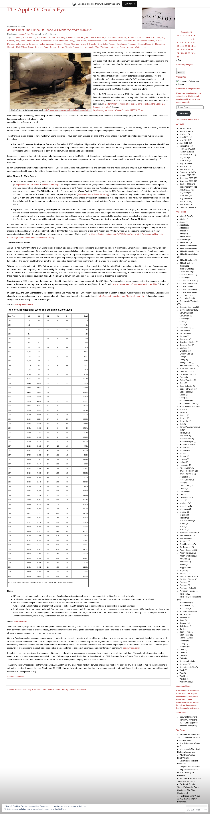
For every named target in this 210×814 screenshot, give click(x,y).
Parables (183, 559)
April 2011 (184, 143)
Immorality (184, 465)
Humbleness (185, 450)
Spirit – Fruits (185, 632)
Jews (182, 483)
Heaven (183, 418)
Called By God (186, 272)
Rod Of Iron (21, 47)
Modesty (183, 518)
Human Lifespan (186, 442)
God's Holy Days (186, 389)
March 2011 (184, 146)
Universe (183, 664)
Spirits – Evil (185, 638)
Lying (182, 500)
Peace (111, 44)
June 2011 (184, 137)
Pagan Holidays (186, 553)
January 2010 (185, 175)
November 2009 (186, 181)
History (182, 430)
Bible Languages (187, 245)
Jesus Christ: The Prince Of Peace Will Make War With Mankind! (49, 30)
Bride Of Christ (186, 269)
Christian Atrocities (187, 280)
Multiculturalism (186, 521)
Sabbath (183, 614)
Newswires (184, 538)
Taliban (53, 47)
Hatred (182, 412)
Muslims (183, 530)
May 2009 (184, 199)
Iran (17, 41)
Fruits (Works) (185, 371)
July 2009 (184, 193)
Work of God (185, 682)
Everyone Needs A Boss (190, 767)
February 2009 (186, 207)
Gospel (183, 395)
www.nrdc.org (20, 621)
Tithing (182, 644)
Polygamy (184, 568)
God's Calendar (186, 386)
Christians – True (187, 292)
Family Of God (185, 363)
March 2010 (185, 169)
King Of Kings (33, 41)
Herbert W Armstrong (188, 427)
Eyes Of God (185, 354)
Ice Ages (183, 459)
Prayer (182, 570)
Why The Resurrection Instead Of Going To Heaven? (187, 772)
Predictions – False (188, 576)
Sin (181, 629)
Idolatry (183, 462)
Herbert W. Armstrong (188, 720)
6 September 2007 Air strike (26, 185)
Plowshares (121, 44)
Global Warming (186, 380)
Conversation (185, 313)
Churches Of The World (189, 301)
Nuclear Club (129, 41)
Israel (22, 41)
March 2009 (185, 204)
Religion (183, 594)
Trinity (182, 652)
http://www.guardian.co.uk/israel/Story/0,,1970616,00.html (119, 110)
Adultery (183, 219)
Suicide (183, 641)
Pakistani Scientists (98, 44)
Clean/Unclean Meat (188, 307)
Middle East (46, 41)
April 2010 (184, 166)
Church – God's (186, 295)
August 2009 (185, 190)
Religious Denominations (190, 597)
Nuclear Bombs (116, 41)
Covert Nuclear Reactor (115, 37)
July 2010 (184, 158)
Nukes (67, 44)
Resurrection (185, 606)
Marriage (183, 503)
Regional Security (146, 44)
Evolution (183, 351)
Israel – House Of (187, 471)
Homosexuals (185, 439)
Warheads (105, 47)
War (32, 34)
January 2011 (185, 152)
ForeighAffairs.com (130, 648)
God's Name (185, 392)
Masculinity (184, 506)
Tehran (61, 47)
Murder (183, 524)
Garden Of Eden (186, 374)
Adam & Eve (185, 216)
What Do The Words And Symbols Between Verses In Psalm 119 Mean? (188, 737)
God (181, 383)
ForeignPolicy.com (24, 304)
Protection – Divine (187, 591)
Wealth (182, 676)
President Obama (187, 579)
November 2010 (186, 155)
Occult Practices (186, 544)
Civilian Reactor (97, 37)
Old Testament (186, 547)
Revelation (160, 44)
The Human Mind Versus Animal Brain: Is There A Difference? (188, 799)
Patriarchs (184, 562)
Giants (182, 377)
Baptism (183, 231)
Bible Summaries (187, 248)
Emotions (183, 348)
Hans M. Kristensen (120, 284)
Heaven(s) (184, 421)
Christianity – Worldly (188, 289)
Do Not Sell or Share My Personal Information (67, 690)
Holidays (183, 433)
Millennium (184, 509)
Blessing (183, 266)
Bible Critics (185, 242)
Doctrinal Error (186, 345)
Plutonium (132, 44)
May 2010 (184, 163)
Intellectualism (186, 468)
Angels (182, 222)
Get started (130, 4)
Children (183, 278)
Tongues (183, 647)
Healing (183, 415)
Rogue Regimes (35, 47)
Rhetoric (11, 47)
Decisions (184, 333)
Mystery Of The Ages (188, 532)
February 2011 (186, 149)
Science (183, 623)
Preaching (184, 573)
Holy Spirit (184, 436)
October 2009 (185, 184)
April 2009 (184, 201)
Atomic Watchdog (57, 37)
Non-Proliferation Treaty (63, 41)
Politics (183, 565)
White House (140, 47)
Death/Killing (185, 330)
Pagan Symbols (186, 556)
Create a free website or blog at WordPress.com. (27, 690)
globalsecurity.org (50, 185)
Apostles (183, 225)
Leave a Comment (15, 677)
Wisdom (183, 679)
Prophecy (184, 582)
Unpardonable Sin (187, 667)
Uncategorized (186, 661)
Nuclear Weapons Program (51, 44)
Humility (183, 453)
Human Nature (186, 444)
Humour (183, 456)
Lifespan (183, 491)
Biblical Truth (185, 263)
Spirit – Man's (185, 635)
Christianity (184, 286)
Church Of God (186, 298)
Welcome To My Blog (188, 726)
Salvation (183, 617)
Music (182, 527)
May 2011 (184, 140)
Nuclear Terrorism (29, 44)
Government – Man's (188, 406)
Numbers (183, 541)
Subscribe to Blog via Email (188, 89)
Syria (46, 47)
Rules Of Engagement (189, 723)
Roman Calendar (187, 611)
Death (182, 325)
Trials (182, 649)
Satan (182, 620)
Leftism (183, 489)
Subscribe (183, 113)
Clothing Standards (188, 310)
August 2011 (185, 131)
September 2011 (186, 128)
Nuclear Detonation (145, 41)
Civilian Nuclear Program (77, 37)
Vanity (182, 670)
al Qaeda (17, 37)
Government (185, 401)
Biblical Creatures (187, 260)
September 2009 (187, 187)
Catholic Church (186, 275)
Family (182, 360)
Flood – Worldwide (187, 368)
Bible (182, 234)
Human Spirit (185, 447)
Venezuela (89, 47)
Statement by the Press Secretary (93, 194)
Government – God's (188, 404)
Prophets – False (187, 588)
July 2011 (184, 134)
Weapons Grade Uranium (122, 47)
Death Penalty (185, 327)
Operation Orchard (79, 44)
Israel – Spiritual (186, 474)
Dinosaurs (184, 339)
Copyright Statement (188, 717)
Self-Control (185, 626)
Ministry (183, 512)
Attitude (183, 228)
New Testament (186, 535)
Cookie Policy (60, 809)
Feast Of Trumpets (136, 37)
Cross (182, 322)
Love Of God (185, 497)
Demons (183, 336)
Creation (183, 319)
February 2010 (186, 172)
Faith (182, 357)
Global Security (153, 37)
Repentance (185, 603)
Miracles (183, 515)
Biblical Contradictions (189, 254)
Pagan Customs (186, 550)
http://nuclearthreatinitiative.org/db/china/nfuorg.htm (121, 296)
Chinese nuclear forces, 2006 (144, 284)
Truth (182, 655)
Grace (182, 409)
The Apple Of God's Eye (36, 9)
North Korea (81, 41)
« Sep (178, 60)
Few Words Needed (188, 366)
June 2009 (184, 196)
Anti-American (28, 37)
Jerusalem (184, 477)
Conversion (184, 316)
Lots (181, 494)
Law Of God (184, 486)
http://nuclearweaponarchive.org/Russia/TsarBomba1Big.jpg (67, 110)
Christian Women (187, 283)
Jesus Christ (24, 34)
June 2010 (184, 161)
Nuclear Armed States (97, 41)
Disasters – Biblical (188, 342)
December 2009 (186, 178)
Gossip (182, 398)
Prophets (183, 585)
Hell (181, 424)
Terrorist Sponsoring (74, 47)
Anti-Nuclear (42, 37)
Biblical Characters (187, 251)
